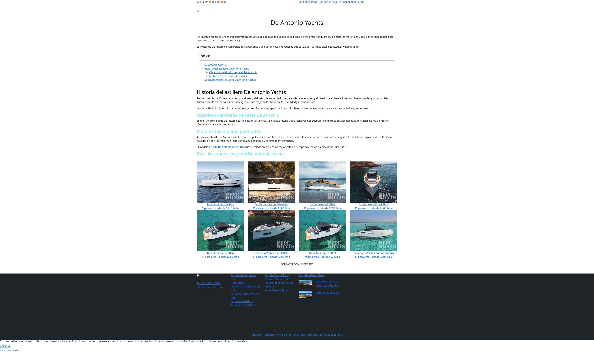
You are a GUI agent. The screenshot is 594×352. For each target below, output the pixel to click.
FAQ (340, 334)
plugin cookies (241, 341)
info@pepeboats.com (351, 2)
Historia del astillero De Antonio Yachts (227, 68)
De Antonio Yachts (215, 65)
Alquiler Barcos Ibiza (277, 275)
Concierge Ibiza (358, 13)
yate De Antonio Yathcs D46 (229, 147)
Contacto (256, 334)
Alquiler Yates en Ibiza (277, 279)
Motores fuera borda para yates (228, 76)
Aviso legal (299, 334)
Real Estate (376, 13)
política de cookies (190, 341)
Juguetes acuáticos (242, 301)
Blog (311, 275)
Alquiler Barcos (310, 13)
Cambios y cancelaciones (321, 334)
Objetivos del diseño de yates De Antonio (233, 72)
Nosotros (390, 13)
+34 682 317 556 (328, 2)
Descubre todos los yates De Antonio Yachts (230, 79)
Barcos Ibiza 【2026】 (334, 13)
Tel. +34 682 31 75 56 (208, 283)
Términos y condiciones (277, 334)
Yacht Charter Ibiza (276, 290)
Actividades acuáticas (243, 305)
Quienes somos (308, 2)
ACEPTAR (5, 346)
